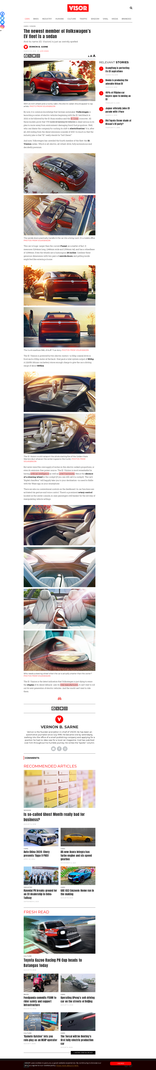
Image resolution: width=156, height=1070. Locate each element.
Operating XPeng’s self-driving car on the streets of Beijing (78, 999)
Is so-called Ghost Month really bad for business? (54, 817)
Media (115, 19)
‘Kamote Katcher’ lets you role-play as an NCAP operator (40, 1038)
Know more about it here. (67, 1066)
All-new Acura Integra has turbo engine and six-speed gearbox (76, 855)
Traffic (83, 19)
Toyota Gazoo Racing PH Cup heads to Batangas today (53, 962)
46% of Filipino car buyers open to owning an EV (118, 96)
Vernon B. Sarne (38, 47)
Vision (33, 26)
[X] (30, 56)
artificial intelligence (39, 473)
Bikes (36, 19)
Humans (60, 19)
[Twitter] (2, 18)
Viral (105, 19)
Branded (126, 19)
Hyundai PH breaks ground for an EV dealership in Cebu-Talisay (40, 894)
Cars (27, 19)
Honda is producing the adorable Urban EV (116, 82)
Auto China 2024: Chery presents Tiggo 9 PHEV (37, 854)
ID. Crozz (75, 118)
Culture (71, 19)
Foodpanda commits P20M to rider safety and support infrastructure (40, 1001)
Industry (47, 19)
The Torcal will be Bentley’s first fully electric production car (77, 1040)
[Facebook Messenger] (34, 56)
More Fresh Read (84, 1053)
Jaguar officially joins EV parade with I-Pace (117, 110)
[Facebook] (26, 56)
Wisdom (95, 19)
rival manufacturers (69, 685)
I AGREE (120, 1063)
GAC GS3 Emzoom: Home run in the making (77, 892)
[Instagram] (38, 56)
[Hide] (1, 30)
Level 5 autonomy (67, 473)
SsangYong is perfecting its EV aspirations (117, 69)
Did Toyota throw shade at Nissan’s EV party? (118, 122)
